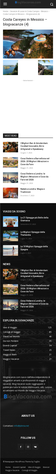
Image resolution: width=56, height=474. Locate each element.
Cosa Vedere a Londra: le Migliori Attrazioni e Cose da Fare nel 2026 (34, 176)
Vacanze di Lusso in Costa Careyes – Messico (29, 11)
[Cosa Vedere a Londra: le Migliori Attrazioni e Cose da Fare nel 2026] (10, 177)
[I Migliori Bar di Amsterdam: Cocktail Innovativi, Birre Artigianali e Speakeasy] (10, 147)
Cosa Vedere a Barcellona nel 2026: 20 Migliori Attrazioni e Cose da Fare (34, 161)
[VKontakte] (35, 447)
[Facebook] (21, 447)
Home (5, 11)
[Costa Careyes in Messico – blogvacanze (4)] (28, 44)
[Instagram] (28, 447)
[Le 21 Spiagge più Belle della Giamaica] (10, 221)
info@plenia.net (21, 425)
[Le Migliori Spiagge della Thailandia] (10, 236)
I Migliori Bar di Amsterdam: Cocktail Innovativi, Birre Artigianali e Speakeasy (34, 146)
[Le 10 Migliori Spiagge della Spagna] (10, 250)
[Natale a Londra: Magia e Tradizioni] (10, 193)
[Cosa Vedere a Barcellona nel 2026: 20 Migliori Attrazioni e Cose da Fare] (10, 162)
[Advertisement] (28, 101)
